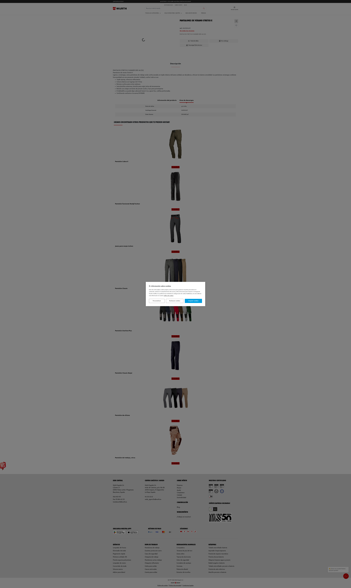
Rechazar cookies (174, 300)
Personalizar (157, 300)
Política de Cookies (168, 295)
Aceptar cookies (193, 300)
